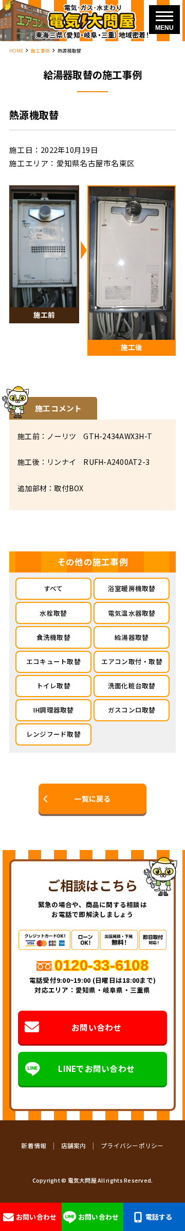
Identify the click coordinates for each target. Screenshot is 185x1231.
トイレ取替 (53, 685)
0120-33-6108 (101, 965)
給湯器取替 (132, 637)
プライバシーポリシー (132, 1145)
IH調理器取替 (53, 710)
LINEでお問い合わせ (96, 1068)
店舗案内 (73, 1145)
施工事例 (40, 50)
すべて (53, 588)
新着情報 (33, 1145)
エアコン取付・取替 (131, 661)
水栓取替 (53, 613)
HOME (16, 50)
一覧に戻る (92, 798)
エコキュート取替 (53, 661)
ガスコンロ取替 (132, 710)
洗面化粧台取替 (132, 685)
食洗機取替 (53, 637)
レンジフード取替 (53, 734)
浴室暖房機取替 (132, 588)
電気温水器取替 (132, 613)
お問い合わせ (96, 1027)
